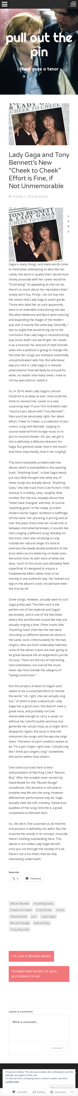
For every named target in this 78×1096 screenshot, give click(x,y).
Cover (60, 910)
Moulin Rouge (19, 923)
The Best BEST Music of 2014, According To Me (34, 974)
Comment (56, 1047)
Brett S (43, 196)
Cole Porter (44, 910)
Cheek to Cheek (21, 910)
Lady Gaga (48, 916)
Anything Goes (44, 903)
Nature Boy (42, 923)
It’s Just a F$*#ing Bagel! (31, 956)
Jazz (34, 916)
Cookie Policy (12, 1081)
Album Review (19, 903)
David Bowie (18, 916)
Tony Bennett (19, 929)
